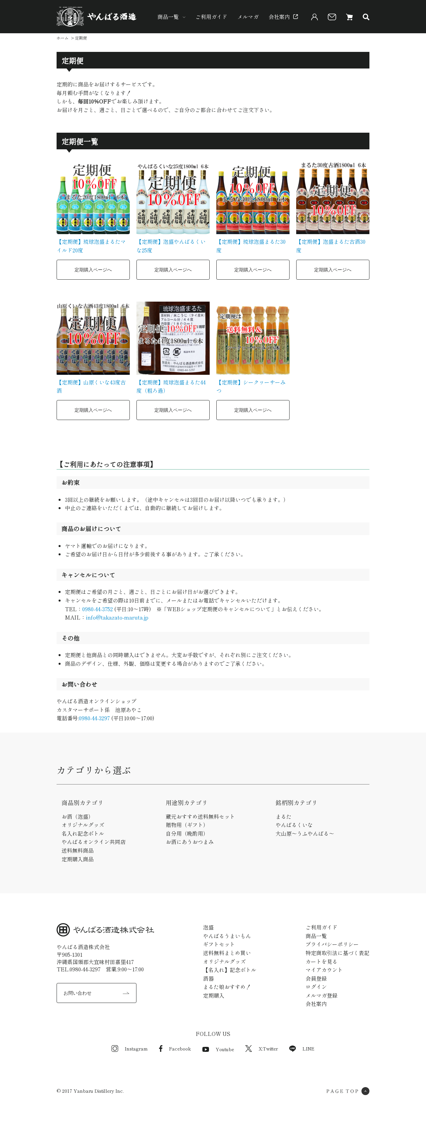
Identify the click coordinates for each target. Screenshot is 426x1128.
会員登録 (316, 978)
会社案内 (279, 17)
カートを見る (321, 961)
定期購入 (213, 995)
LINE (309, 1048)
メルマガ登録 (321, 995)
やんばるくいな (294, 825)
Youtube (225, 1049)
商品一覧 (168, 17)
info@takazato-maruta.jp (117, 617)
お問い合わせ (78, 993)
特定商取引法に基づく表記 (337, 953)
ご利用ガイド (211, 17)
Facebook (180, 1048)
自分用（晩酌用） (187, 833)
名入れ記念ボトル (83, 833)
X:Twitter (268, 1048)
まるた (284, 816)
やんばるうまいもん (227, 936)
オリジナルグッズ (83, 825)
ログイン (316, 987)
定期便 (81, 38)
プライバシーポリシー (332, 944)
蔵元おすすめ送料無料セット (200, 816)
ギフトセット (219, 944)
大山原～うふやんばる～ (305, 833)
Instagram (136, 1048)
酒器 (208, 978)
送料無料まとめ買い (227, 953)
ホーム (63, 38)
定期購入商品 (78, 859)
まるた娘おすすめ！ (227, 987)
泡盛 (208, 927)
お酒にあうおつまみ (190, 842)
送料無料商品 (78, 850)
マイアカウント (324, 970)
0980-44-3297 (94, 718)
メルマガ (248, 17)
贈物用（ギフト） (187, 825)
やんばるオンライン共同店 (93, 842)
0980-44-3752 (97, 609)
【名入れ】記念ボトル (229, 970)
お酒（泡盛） (78, 816)
